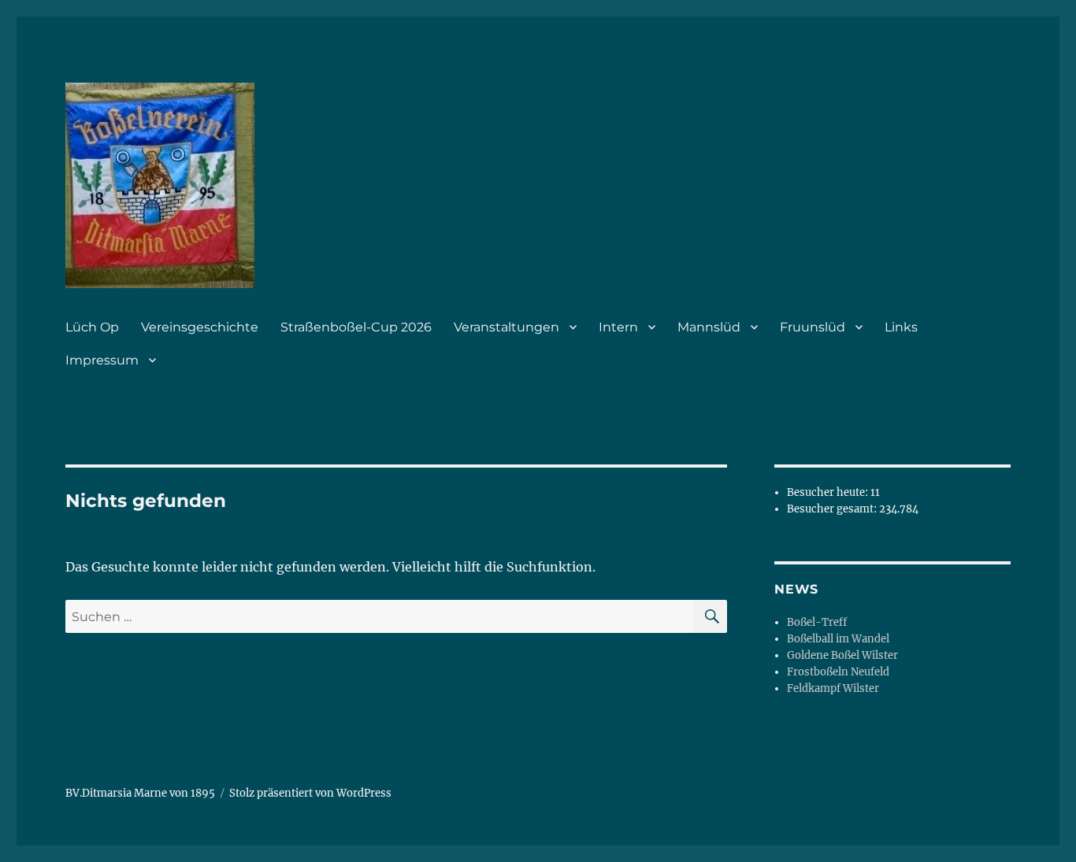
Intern (618, 327)
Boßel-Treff (817, 622)
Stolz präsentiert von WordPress (310, 793)
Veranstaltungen (506, 327)
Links (901, 327)
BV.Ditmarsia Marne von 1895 (140, 793)
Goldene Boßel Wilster (842, 655)
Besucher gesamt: (833, 509)
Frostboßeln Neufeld (838, 672)
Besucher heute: (828, 492)
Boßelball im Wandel (838, 639)
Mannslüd (708, 327)
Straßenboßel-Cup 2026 (356, 327)
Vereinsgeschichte (199, 327)
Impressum (102, 360)
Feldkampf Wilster (833, 688)
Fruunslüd (812, 327)
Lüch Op (92, 327)
